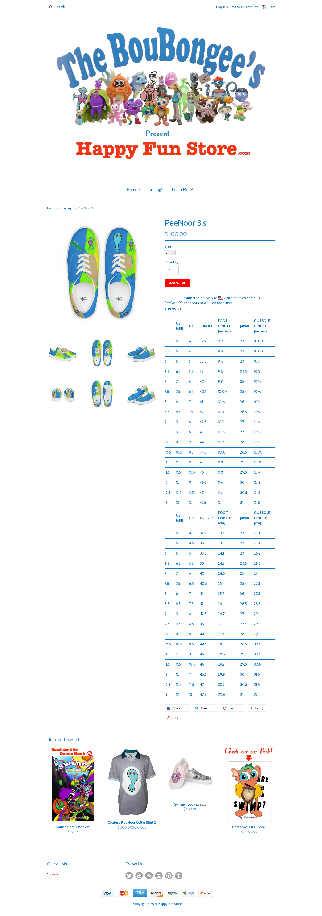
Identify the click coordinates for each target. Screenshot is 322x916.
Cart (271, 7)
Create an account (244, 7)
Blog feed (149, 875)
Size (168, 246)
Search (52, 874)
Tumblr (178, 875)
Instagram (159, 875)
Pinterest (169, 875)
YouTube (139, 875)
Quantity (171, 262)
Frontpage (66, 208)
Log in (220, 7)
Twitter (129, 875)
